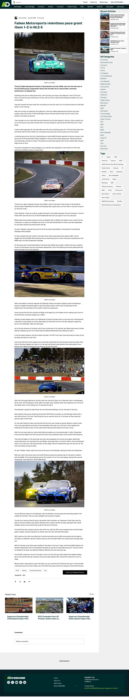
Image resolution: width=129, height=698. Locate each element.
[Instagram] (8, 682)
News (111, 172)
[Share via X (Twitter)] (20, 581)
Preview (113, 160)
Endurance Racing (35, 570)
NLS (45, 570)
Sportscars (18, 575)
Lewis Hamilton (117, 194)
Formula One (119, 190)
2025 (17, 570)
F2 (122, 168)
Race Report (105, 194)
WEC (112, 183)
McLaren (116, 168)
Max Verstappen (114, 175)
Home (56, 678)
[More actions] (83, 18)
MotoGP (104, 172)
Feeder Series (106, 168)
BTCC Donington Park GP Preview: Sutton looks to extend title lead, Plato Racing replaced (48, 617)
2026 (120, 160)
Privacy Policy (89, 686)
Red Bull (119, 201)
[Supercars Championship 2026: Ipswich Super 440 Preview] (80, 605)
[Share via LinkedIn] (24, 581)
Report (24, 570)
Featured (118, 186)
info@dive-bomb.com (91, 679)
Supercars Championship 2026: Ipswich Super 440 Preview (79, 617)
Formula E (105, 160)
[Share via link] (29, 581)
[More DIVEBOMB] (76, 686)
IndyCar (108, 157)
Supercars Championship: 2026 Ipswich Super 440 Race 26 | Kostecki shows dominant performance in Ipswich (18, 617)
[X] (12, 682)
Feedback (88, 681)
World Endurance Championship (111, 205)
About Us (57, 681)
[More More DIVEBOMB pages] (123, 2)
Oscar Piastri (105, 197)
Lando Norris (105, 179)
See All (91, 594)
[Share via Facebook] (15, 581)
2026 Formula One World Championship (114, 164)
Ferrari (110, 190)
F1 (102, 157)
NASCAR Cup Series (108, 201)
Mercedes (105, 183)
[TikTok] (20, 682)
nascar (104, 175)
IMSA (103, 190)
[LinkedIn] (24, 682)
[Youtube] (16, 682)
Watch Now (57, 683)
